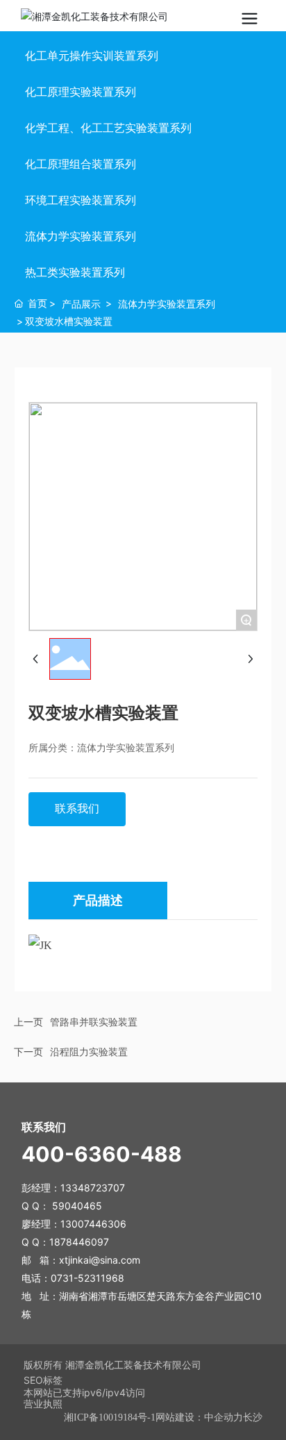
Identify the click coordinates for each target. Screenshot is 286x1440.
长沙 (252, 1417)
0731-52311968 (87, 1278)
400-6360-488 (102, 1153)
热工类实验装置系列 (75, 272)
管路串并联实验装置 (93, 1022)
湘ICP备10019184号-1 (109, 1417)
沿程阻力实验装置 (89, 1051)
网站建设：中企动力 (199, 1417)
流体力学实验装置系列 (80, 236)
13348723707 (94, 1188)
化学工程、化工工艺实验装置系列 (108, 128)
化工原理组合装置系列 (80, 164)
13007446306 (93, 1224)
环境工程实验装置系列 (80, 200)
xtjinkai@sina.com (99, 1260)
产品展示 (81, 304)
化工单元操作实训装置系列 (91, 55)
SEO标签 (43, 1380)
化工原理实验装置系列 (80, 92)
